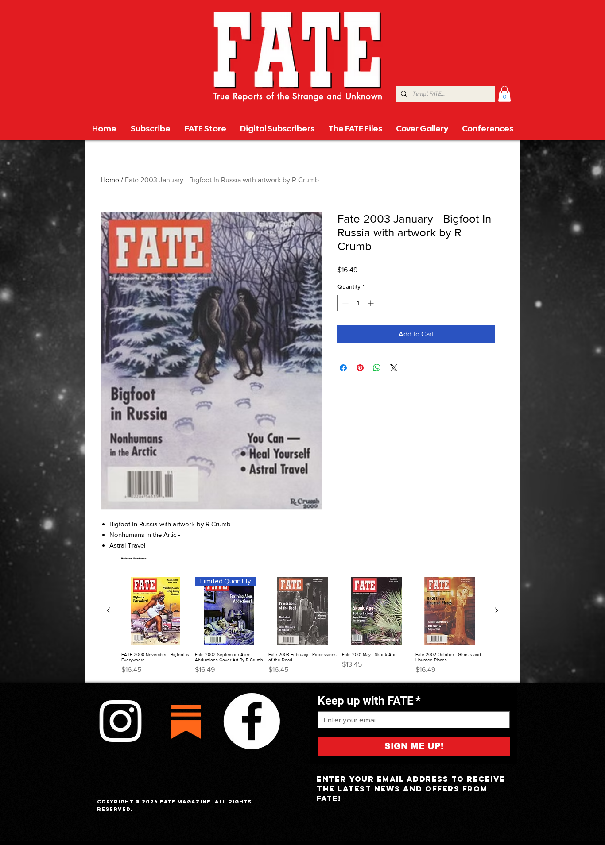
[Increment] (371, 303)
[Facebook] (251, 721)
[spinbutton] (358, 303)
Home (110, 180)
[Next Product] (496, 610)
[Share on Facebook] (343, 368)
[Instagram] (120, 721)
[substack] (186, 721)
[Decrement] (344, 303)
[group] (302, 625)
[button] (504, 94)
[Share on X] (393, 368)
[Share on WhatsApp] (377, 368)
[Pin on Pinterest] (360, 368)
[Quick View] (155, 611)
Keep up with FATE (369, 700)
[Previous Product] (108, 610)
